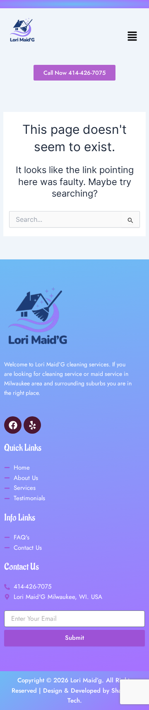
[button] (93, 36)
